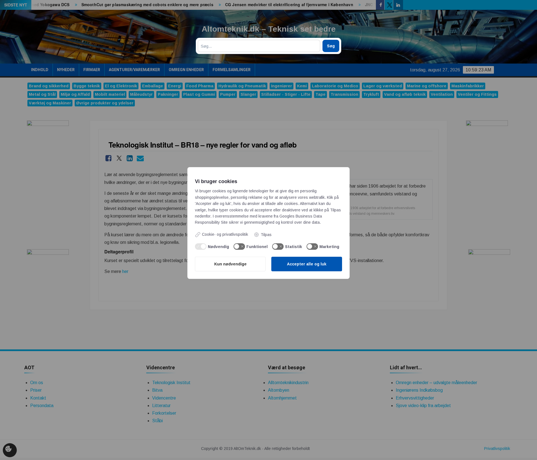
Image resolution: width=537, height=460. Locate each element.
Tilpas (266, 234)
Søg (331, 46)
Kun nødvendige (230, 264)
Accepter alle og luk (306, 264)
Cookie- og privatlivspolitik (225, 234)
